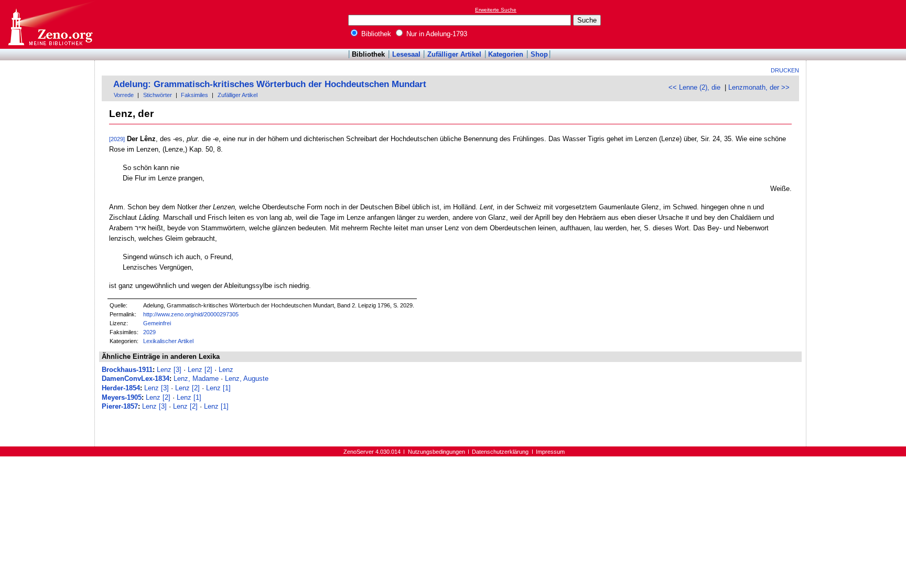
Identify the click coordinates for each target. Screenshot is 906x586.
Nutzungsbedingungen (436, 452)
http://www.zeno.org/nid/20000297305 (191, 314)
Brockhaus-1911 (127, 370)
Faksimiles (194, 95)
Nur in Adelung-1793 (435, 34)
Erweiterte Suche (495, 10)
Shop (539, 54)
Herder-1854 (121, 388)
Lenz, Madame (196, 378)
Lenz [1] (218, 388)
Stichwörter (157, 95)
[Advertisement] (858, 24)
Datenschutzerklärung (500, 452)
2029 (149, 332)
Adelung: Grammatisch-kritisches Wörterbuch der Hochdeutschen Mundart (269, 84)
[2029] (117, 139)
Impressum (550, 452)
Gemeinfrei (157, 323)
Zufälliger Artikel (454, 54)
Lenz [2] (200, 370)
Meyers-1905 (122, 397)
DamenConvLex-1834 (135, 378)
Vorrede (124, 95)
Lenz (226, 370)
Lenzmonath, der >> (759, 87)
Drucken (785, 70)
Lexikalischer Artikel (168, 341)
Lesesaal (406, 54)
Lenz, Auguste (246, 378)
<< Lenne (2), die (694, 87)
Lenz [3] (169, 370)
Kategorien (505, 54)
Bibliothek (375, 34)
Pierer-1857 (120, 406)
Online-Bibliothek (50, 24)
